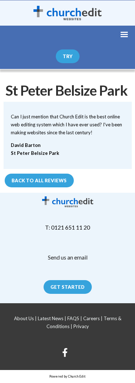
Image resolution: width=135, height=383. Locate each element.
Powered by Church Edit (67, 376)
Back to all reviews (39, 180)
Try (67, 56)
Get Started (67, 287)
